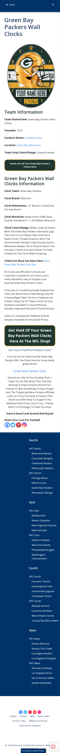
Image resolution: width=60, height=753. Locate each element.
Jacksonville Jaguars (43, 591)
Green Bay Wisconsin (29, 145)
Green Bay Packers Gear (29, 371)
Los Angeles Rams (42, 673)
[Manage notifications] (53, 746)
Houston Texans (41, 581)
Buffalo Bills (39, 515)
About (13, 716)
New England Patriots (44, 525)
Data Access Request (30, 725)
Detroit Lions (39, 482)
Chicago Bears (40, 478)
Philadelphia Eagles (43, 549)
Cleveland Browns (42, 463)
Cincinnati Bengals (42, 458)
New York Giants (41, 545)
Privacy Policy (19, 720)
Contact (23, 716)
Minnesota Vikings (42, 492)
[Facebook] (7, 424)
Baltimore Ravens (42, 453)
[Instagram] (24, 424)
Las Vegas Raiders (42, 653)
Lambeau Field (33, 137)
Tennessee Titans (42, 596)
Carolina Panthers (42, 610)
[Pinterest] (18, 424)
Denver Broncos (41, 643)
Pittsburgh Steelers (42, 468)
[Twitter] (12, 424)
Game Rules (43, 716)
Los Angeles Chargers (44, 658)
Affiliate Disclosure (38, 720)
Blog (32, 716)
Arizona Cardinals (42, 668)
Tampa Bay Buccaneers (45, 620)
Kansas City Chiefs (42, 648)
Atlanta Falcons (40, 605)
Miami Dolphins (41, 520)
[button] (53, 4)
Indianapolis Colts (42, 586)
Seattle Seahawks (41, 682)
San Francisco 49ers (43, 678)
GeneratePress (30, 748)
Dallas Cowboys (41, 540)
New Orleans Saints (43, 615)
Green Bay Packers (42, 487)
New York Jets (39, 530)
